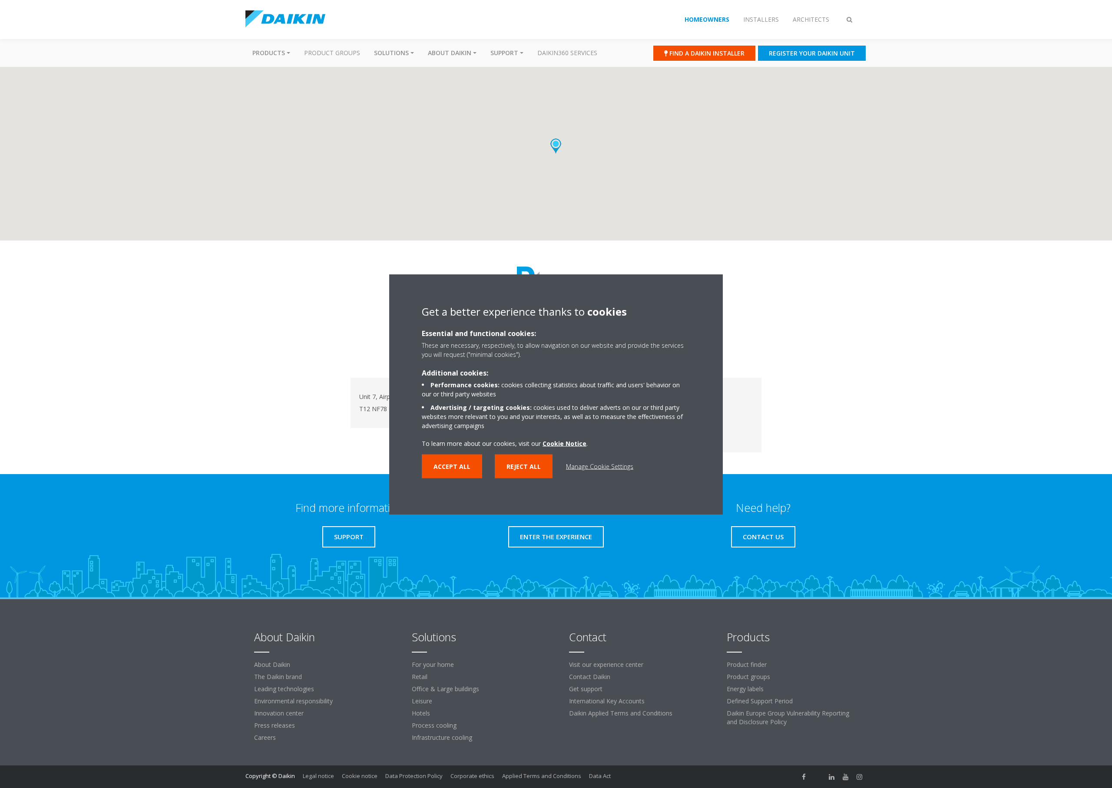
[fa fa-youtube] (846, 777)
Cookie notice (359, 776)
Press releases (274, 725)
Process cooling (434, 725)
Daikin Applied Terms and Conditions (620, 713)
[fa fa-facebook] (804, 777)
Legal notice (318, 776)
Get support (585, 689)
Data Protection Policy (414, 776)
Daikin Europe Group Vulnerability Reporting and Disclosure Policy (788, 717)
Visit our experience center (606, 664)
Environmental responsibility (293, 701)
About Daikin (272, 664)
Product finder (747, 664)
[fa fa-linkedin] (832, 777)
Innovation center (279, 713)
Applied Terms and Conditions (541, 776)
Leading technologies (284, 689)
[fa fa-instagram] (860, 777)
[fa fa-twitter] (818, 777)
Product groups (332, 53)
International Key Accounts (607, 701)
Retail (419, 677)
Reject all (523, 466)
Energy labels (745, 689)
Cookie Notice (564, 443)
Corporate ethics (472, 776)
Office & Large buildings (445, 689)
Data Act (600, 776)
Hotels (421, 713)
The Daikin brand (278, 677)
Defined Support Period (760, 701)
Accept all (452, 466)
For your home (433, 664)
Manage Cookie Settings (599, 466)
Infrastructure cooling (442, 737)
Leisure (422, 701)
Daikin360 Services (567, 53)
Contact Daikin (589, 677)
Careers (265, 737)
